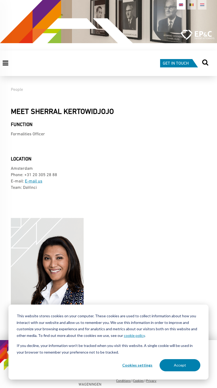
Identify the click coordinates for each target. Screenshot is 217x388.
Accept (180, 365)
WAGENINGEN (90, 385)
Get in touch (176, 63)
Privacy (151, 381)
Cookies (138, 381)
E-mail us (33, 181)
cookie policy (134, 335)
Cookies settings (137, 365)
